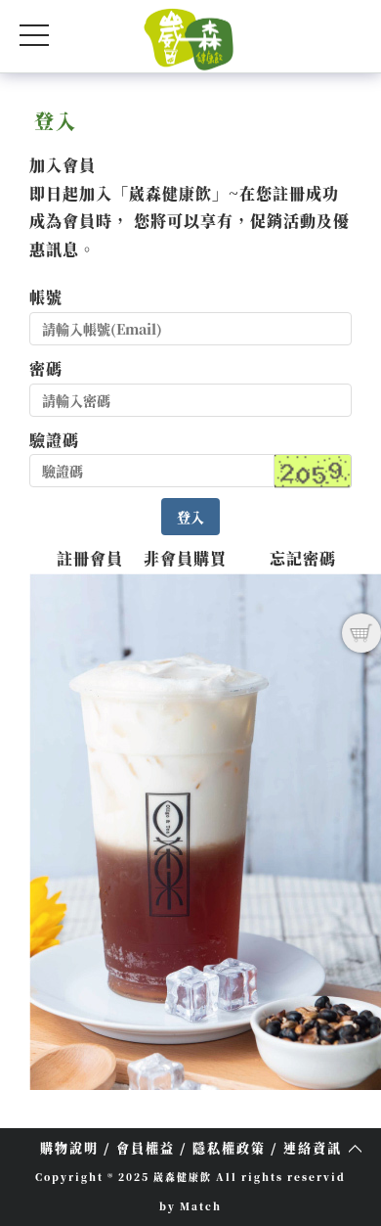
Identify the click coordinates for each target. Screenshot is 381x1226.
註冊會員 (90, 558)
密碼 (46, 368)
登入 (190, 516)
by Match (190, 1206)
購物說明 (69, 1147)
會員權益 (145, 1147)
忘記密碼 (303, 558)
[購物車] (361, 633)
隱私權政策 (229, 1147)
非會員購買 (185, 558)
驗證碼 (54, 440)
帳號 (46, 297)
